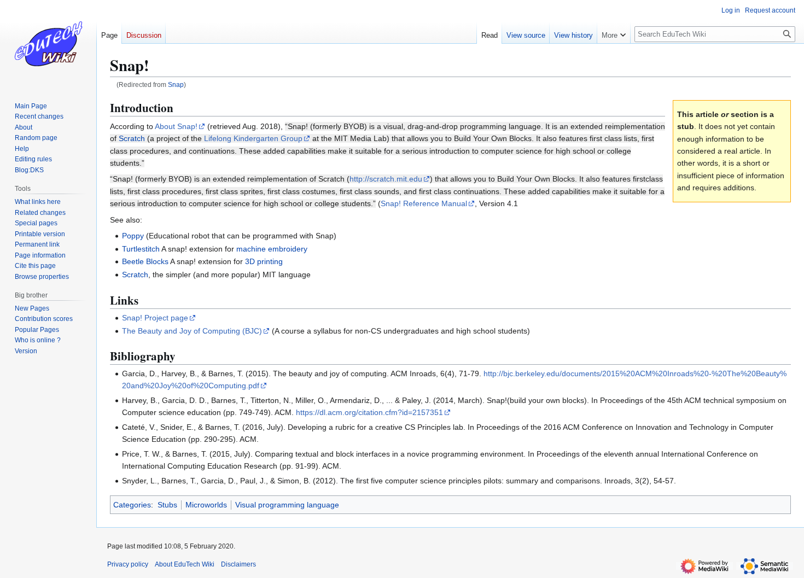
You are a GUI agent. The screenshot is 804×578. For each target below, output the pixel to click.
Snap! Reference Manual (424, 203)
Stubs (167, 504)
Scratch (132, 138)
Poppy (133, 235)
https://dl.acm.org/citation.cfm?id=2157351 (369, 412)
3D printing (264, 261)
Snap (176, 84)
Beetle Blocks (145, 261)
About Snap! (176, 126)
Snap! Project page (155, 317)
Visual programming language (287, 504)
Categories (132, 504)
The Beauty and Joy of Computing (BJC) (192, 330)
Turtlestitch (141, 248)
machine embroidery (271, 248)
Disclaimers (238, 564)
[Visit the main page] (48, 43)
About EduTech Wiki (184, 564)
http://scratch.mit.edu (385, 178)
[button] (613, 33)
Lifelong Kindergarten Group (253, 138)
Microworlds (206, 504)
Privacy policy (127, 564)
